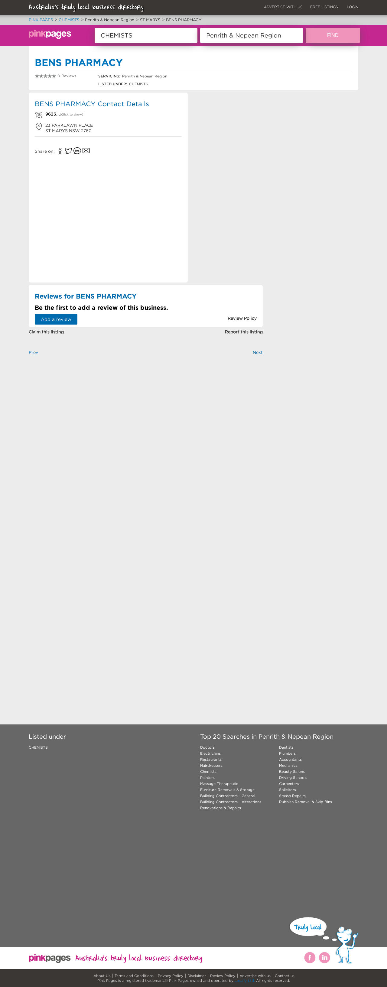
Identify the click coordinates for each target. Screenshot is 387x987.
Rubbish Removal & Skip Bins (305, 802)
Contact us (284, 976)
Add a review (56, 319)
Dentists (286, 747)
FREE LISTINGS (324, 7)
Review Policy (222, 976)
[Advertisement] (228, 186)
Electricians (210, 753)
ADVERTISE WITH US (283, 7)
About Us (101, 976)
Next (258, 352)
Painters (207, 777)
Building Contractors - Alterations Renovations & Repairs (230, 805)
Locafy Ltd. (245, 980)
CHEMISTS (38, 747)
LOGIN (352, 7)
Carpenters (289, 784)
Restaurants (211, 759)
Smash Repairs (292, 796)
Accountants (290, 759)
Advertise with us (255, 976)
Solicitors (287, 790)
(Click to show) (71, 114)
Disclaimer (196, 976)
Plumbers (287, 753)
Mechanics (288, 765)
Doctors (207, 747)
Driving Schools (293, 777)
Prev (33, 352)
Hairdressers (211, 765)
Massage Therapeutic (219, 784)
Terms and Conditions (134, 976)
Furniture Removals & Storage (227, 790)
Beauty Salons (292, 771)
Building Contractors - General (227, 796)
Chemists (208, 771)
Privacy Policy (170, 976)
